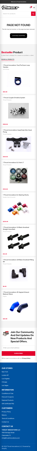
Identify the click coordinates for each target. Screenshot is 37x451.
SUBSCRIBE (18, 353)
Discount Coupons (8, 397)
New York (5, 372)
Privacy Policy (6, 412)
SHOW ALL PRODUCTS (7, 59)
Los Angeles (6, 378)
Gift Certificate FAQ (8, 403)
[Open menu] (34, 7)
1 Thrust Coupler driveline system (14, 97)
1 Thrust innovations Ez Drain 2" (13, 162)
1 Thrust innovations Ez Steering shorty (16, 195)
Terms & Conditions (8, 418)
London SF (5, 375)
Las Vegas (5, 385)
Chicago (4, 382)
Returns (4, 415)
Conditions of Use (7, 393)
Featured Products (7, 400)
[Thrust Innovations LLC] (10, 7)
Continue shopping (18, 35)
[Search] (33, 14)
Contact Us (5, 422)
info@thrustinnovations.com (11, 438)
